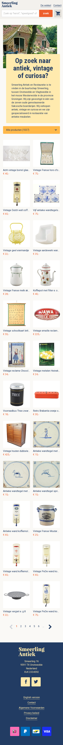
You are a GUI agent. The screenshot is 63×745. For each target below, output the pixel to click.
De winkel (46, 5)
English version (31, 697)
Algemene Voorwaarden (31, 707)
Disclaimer (31, 718)
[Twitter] (36, 685)
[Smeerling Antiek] (10, 7)
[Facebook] (26, 685)
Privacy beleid (31, 713)
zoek (46, 13)
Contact (57, 5)
